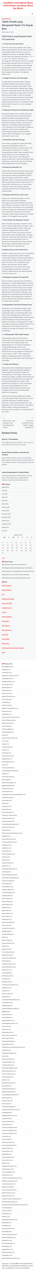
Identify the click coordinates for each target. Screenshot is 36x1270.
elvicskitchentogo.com (8, 934)
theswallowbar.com (7, 1014)
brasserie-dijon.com (7, 1101)
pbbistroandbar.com (7, 940)
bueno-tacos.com (6, 1104)
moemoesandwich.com (8, 1157)
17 (3, 548)
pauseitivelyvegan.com (8, 1252)
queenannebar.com (7, 1098)
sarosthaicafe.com (7, 1118)
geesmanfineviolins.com (8, 696)
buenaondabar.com (7, 884)
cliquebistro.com (6, 836)
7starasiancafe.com (7, 747)
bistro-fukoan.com (7, 916)
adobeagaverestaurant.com (9, 1166)
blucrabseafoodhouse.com (9, 967)
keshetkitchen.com (7, 1240)
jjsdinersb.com (6, 1163)
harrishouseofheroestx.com (9, 842)
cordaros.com (5, 750)
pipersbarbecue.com (7, 904)
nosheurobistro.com (7, 684)
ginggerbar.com (6, 1011)
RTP (3, 594)
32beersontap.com (7, 705)
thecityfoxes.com (6, 809)
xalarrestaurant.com (7, 1175)
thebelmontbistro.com (8, 890)
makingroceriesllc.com (8, 797)
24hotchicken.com (7, 673)
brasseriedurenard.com (8, 762)
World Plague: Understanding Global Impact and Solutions (17, 568)
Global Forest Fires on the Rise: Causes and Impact (15, 574)
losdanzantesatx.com (7, 863)
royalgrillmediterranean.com (9, 1115)
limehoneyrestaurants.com (9, 1190)
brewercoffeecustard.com (9, 720)
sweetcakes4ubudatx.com (9, 958)
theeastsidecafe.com (7, 1077)
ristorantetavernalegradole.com (10, 878)
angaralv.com (5, 744)
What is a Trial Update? (10, 439)
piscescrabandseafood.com (9, 1145)
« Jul (3, 558)
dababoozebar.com (7, 1154)
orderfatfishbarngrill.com (8, 1089)
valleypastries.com (7, 759)
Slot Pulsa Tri (6, 625)
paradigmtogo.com (7, 931)
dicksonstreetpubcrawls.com (9, 875)
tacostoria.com (6, 860)
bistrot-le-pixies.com (7, 994)
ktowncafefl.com (6, 961)
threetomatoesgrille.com (8, 1041)
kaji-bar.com (5, 1056)
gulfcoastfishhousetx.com (9, 1083)
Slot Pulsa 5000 (7, 603)
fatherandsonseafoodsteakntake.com (12, 833)
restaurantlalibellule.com (8, 1172)
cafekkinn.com (6, 1217)
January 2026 (5, 510)
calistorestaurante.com (8, 777)
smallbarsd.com (6, 670)
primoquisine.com (6, 806)
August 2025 (5, 527)
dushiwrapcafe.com (7, 898)
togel (3, 652)
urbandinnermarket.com (8, 928)
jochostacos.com (6, 1136)
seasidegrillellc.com (7, 1112)
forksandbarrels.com (7, 887)
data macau (5, 643)
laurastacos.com (6, 1029)
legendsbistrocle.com (7, 955)
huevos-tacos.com (7, 925)
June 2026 (4, 494)
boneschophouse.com (8, 812)
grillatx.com (5, 937)
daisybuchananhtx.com (8, 827)
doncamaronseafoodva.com (9, 1130)
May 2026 (4, 497)
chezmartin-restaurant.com (9, 815)
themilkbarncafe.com (7, 976)
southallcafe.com (6, 1050)
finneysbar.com (6, 979)
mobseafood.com (6, 872)
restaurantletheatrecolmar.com (10, 771)
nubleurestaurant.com (8, 1169)
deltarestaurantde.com (8, 1187)
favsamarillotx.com (7, 1139)
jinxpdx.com (5, 735)
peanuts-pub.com (6, 949)
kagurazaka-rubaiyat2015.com (10, 675)
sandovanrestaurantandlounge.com (11, 1199)
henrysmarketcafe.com (8, 768)
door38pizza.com (6, 1225)
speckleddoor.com (6, 714)
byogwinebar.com (6, 907)
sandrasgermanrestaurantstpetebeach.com (14, 794)
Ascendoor (11, 1268)
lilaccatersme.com (7, 711)
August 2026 (5, 487)
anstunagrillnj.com (7, 1231)
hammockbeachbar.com (8, 952)
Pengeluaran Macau (8, 599)
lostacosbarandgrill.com (8, 922)
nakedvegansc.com (7, 1255)
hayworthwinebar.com (8, 1121)
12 (12, 545)
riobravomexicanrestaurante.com (11, 717)
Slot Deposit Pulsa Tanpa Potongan (13, 648)
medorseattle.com (7, 919)
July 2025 (4, 531)
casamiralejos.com (7, 800)
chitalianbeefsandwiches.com (10, 1023)
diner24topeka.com (7, 1017)
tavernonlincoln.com (7, 1160)
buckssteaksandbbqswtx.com (10, 1068)
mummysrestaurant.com (9, 1074)
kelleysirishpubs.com (7, 1148)
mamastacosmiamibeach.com (10, 985)
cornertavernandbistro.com (9, 1133)
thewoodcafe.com (7, 690)
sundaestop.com (6, 702)
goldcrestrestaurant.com (8, 1193)
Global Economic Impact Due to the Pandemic (14, 564)
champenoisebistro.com (8, 1062)
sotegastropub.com (7, 1005)
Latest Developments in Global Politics (15, 472)
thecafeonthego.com (7, 901)
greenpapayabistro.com (8, 1020)
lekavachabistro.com (7, 913)
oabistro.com (5, 946)
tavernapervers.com (7, 1002)
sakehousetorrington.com (9, 782)
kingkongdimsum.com (8, 1044)
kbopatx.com (5, 803)
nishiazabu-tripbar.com (8, 881)
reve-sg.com (5, 741)
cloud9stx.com (6, 991)
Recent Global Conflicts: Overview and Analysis (15, 453)
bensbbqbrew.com (7, 1246)
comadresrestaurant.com (9, 1184)
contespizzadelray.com (8, 732)
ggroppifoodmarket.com (8, 785)
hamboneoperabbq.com (8, 1243)
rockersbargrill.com (7, 973)
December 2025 (6, 514)
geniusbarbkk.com (7, 1086)
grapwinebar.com (6, 910)
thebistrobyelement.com (8, 854)
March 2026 (5, 504)
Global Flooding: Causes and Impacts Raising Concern (16, 578)
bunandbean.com (6, 753)
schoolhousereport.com (8, 821)
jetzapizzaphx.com (7, 1222)
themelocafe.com (6, 1214)
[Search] (32, 13)
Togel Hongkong (7, 617)
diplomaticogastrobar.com (9, 1237)
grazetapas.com (6, 997)
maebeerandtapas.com (8, 1065)
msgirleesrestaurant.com (9, 964)
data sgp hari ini (7, 630)
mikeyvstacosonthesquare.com (10, 824)
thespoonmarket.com (8, 788)
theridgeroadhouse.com (8, 681)
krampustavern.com (7, 1151)
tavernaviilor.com (6, 1026)
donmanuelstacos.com (8, 1038)
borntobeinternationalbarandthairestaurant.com (15, 1205)
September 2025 (6, 524)
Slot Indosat (5, 639)
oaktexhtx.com (6, 1080)
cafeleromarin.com (7, 970)
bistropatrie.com (6, 830)
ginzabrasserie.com (7, 982)
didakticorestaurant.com (8, 1196)
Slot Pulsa (5, 634)
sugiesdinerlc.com (7, 988)
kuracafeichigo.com (7, 1208)
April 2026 (4, 500)
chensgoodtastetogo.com (9, 1107)
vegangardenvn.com (7, 1249)
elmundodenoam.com (8, 667)
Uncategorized (6, 19)
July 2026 (4, 490)
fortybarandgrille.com (7, 729)
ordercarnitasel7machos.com (10, 738)
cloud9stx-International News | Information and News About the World (18, 5)
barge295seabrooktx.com (9, 1092)
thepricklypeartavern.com (9, 1071)
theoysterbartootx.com (8, 1059)
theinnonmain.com (7, 693)
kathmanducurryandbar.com (9, 1035)
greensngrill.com (6, 780)
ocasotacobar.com (7, 851)
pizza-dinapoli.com (7, 726)
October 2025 (5, 521)
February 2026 (6, 507)
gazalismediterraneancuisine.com (11, 1258)
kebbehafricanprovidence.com (10, 708)
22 (26, 548)
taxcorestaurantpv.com (8, 1142)
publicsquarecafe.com (7, 1032)
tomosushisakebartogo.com (9, 1234)
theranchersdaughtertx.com (9, 1127)
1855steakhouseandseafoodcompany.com (13, 1047)
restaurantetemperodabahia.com (11, 1000)
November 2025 (6, 517)
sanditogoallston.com (7, 678)
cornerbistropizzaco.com (8, 892)
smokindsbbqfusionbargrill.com (10, 1095)
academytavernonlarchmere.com (11, 1109)
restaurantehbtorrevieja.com (9, 1202)
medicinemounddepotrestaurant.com (12, 1178)
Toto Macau (5, 621)
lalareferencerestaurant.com (9, 1181)
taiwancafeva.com (7, 699)
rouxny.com (5, 765)
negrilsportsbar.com (7, 895)
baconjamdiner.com (7, 1124)
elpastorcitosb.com (7, 687)
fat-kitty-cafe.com (7, 1211)
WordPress (26, 1268)
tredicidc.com (5, 774)
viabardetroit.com (6, 848)
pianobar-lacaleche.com (8, 818)
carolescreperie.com (7, 791)
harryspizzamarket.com (8, 1228)
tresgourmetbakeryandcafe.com (10, 1008)
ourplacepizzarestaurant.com (9, 1219)
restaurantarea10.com (8, 756)
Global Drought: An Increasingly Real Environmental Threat (18, 571)
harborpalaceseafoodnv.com (9, 869)
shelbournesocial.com (8, 723)
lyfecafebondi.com (7, 845)
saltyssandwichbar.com (8, 943)
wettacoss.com (6, 857)
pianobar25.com (6, 866)
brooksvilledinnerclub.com (9, 839)
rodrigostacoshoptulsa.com (9, 1053)
